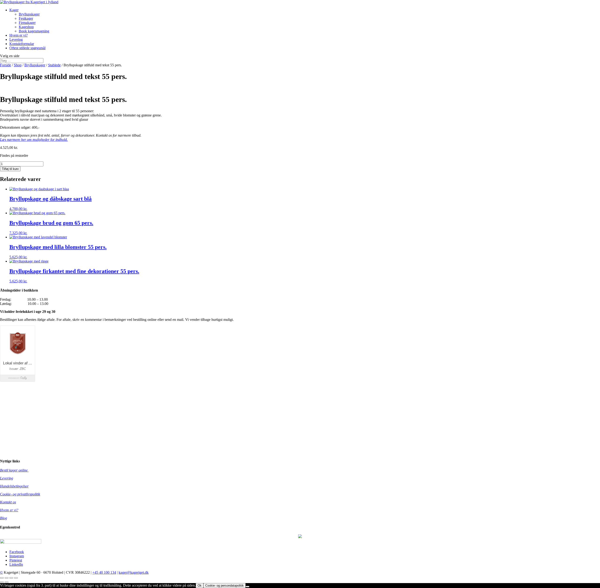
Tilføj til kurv (10, 169)
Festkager (26, 18)
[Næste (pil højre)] (6, 582)
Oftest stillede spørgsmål (27, 48)
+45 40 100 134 (104, 572)
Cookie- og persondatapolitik (224, 585)
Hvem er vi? (18, 35)
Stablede (54, 65)
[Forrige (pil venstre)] (2, 582)
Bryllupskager (29, 14)
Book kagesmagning (34, 31)
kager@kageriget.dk (134, 572)
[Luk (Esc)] (16, 578)
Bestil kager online (14, 470)
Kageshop (26, 27)
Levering (16, 39)
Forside (5, 65)
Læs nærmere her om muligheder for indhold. (34, 140)
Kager (14, 10)
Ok (200, 585)
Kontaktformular (21, 44)
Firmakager (27, 23)
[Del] (11, 578)
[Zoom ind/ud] (2, 578)
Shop (18, 65)
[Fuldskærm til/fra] (6, 578)
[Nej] (247, 586)
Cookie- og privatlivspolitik (20, 494)
